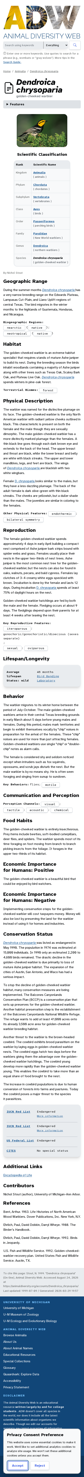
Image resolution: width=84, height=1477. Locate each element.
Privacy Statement (16, 1387)
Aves (36, 209)
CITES (11, 1150)
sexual (12, 648)
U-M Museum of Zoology (21, 1314)
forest (48, 390)
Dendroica (40, 245)
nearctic (14, 327)
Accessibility (12, 1381)
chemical (61, 810)
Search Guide (12, 62)
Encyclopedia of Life (17, 1175)
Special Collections (16, 1361)
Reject (40, 1465)
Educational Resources (19, 1355)
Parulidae (40, 233)
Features (17, 104)
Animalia (20, 71)
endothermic (62, 514)
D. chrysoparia (25, 481)
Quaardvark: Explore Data (21, 1374)
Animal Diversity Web (42, 36)
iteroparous (17, 628)
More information (50, 1116)
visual (49, 804)
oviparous (36, 648)
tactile (13, 810)
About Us (10, 1342)
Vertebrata (41, 197)
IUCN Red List (18, 1111)
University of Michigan (18, 1308)
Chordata (40, 184)
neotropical (17, 333)
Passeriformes (43, 221)
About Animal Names (18, 1348)
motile (50, 785)
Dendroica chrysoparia (44, 71)
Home (7, 71)
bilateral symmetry (23, 519)
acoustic (37, 810)
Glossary (9, 1368)
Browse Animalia (15, 1335)
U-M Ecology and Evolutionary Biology (30, 1321)
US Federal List (20, 1140)
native (36, 327)
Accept (17, 1465)
